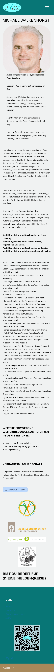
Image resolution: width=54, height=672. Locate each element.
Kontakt (9, 606)
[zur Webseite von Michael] (27, 508)
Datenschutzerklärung (15, 614)
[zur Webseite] (27, 527)
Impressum (10, 610)
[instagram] (7, 658)
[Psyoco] (12, 11)
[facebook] (12, 658)
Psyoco (7, 668)
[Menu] (47, 7)
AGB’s (8, 618)
